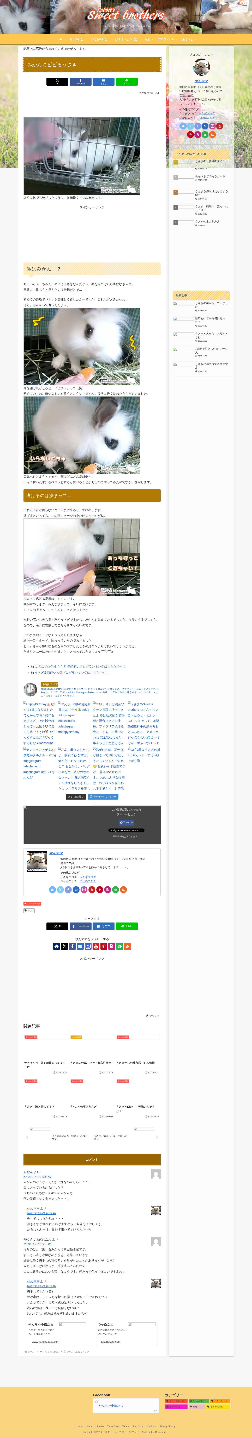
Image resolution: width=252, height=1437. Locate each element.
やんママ (56, 853)
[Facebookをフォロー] (68, 889)
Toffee (125, 1426)
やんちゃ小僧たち (111, 1405)
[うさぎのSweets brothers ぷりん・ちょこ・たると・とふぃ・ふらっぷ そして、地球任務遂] (144, 723)
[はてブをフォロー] (76, 889)
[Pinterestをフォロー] (99, 889)
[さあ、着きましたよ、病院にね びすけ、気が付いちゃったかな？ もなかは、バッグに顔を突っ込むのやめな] (74, 769)
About (90, 1426)
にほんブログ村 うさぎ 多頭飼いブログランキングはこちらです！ (80, 666)
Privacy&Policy (167, 1426)
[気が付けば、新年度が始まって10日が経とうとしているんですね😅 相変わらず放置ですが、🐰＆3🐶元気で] (109, 769)
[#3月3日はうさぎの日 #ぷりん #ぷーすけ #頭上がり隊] (144, 769)
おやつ (30, 910)
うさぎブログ (88, 876)
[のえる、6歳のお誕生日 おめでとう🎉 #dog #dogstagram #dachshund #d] (74, 723)
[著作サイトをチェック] (52, 889)
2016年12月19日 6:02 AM (37, 1177)
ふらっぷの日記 (33, 903)
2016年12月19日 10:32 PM (41, 1286)
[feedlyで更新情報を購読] (115, 889)
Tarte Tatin (113, 1426)
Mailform (151, 1426)
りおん (28, 1172)
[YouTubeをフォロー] (91, 889)
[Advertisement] (92, 105)
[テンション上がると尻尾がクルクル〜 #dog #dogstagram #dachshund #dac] (40, 769)
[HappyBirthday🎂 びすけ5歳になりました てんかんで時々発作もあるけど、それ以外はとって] (40, 723)
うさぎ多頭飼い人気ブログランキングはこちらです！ (72, 672)
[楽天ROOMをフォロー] (107, 889)
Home (80, 1426)
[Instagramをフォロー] (84, 889)
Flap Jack (138, 1426)
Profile (100, 1426)
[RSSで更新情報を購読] (123, 889)
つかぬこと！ (88, 881)
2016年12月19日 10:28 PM (41, 1213)
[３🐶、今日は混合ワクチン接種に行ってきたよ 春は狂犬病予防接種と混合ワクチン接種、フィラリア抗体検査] (109, 723)
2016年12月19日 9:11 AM (37, 1244)
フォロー (128, 822)
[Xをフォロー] (60, 889)
